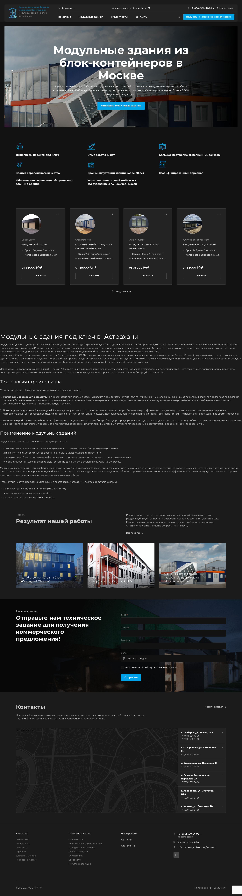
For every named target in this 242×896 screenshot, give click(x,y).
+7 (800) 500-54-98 (201, 8)
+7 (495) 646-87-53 (190, 736)
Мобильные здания (78, 852)
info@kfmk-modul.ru (42, 497)
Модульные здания (11, 344)
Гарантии (21, 852)
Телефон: (126, 640)
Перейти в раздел (214, 707)
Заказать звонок (225, 8)
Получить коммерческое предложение (208, 17)
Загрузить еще (123, 291)
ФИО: (124, 615)
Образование (75, 856)
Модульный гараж (34, 244)
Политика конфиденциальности (209, 888)
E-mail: (125, 628)
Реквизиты (21, 847)
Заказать (41, 275)
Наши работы (129, 833)
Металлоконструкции (79, 864)
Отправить (131, 677)
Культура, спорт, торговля (81, 847)
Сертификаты (23, 843)
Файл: (124, 653)
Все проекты (133, 533)
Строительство (76, 839)
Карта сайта (128, 845)
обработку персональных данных (159, 667)
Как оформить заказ (26, 860)
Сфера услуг (74, 860)
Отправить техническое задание (121, 105)
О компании (22, 839)
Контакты (126, 839)
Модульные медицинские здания (85, 843)
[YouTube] (176, 855)
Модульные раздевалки (199, 244)
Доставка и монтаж (26, 856)
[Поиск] (179, 17)
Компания (22, 833)
